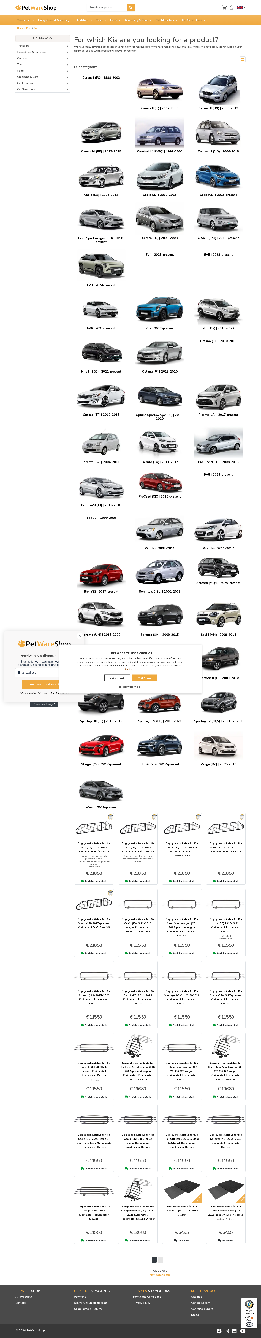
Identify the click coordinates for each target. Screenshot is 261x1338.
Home (20, 28)
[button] (130, 687)
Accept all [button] (144, 677)
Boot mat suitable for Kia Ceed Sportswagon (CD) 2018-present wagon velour (225, 1210)
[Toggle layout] (243, 59)
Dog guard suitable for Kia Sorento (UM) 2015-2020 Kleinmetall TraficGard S (226, 847)
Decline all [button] (117, 677)
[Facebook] (219, 1331)
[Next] (166, 1260)
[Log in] (232, 7)
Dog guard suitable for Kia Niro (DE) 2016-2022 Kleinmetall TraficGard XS (138, 847)
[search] (131, 7)
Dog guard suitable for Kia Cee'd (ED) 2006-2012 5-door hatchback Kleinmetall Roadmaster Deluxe (94, 1141)
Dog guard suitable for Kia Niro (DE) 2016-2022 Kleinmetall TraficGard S (94, 847)
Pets (28, 28)
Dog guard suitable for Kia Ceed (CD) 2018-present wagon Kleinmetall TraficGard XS (181, 849)
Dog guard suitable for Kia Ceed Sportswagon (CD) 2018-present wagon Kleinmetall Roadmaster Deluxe (181, 927)
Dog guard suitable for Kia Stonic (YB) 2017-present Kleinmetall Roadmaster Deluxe (226, 997)
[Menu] (255, 1300)
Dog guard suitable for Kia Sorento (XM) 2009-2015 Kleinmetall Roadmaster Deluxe (226, 1141)
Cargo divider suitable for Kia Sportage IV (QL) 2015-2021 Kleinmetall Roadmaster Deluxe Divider (138, 1213)
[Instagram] (227, 1331)
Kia (35, 28)
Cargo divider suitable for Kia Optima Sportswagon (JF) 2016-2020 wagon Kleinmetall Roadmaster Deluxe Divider (225, 1071)
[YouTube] (243, 1331)
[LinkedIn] (235, 1331)
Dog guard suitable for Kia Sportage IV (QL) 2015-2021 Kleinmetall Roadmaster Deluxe (181, 997)
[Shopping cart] (224, 7)
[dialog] (130, 669)
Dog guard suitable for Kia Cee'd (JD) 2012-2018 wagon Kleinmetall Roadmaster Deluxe (138, 925)
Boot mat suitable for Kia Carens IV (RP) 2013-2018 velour (181, 1210)
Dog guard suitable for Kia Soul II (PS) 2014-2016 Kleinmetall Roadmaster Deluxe (138, 997)
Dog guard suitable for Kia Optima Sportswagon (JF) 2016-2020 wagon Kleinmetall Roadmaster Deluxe (181, 1071)
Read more (130, 668)
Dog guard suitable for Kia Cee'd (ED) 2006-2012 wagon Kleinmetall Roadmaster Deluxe (138, 1141)
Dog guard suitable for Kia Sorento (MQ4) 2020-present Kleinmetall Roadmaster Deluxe (94, 1069)
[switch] (249, 1324)
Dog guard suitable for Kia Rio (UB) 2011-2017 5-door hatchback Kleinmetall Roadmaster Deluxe (182, 1141)
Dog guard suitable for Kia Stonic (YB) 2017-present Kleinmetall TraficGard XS (94, 923)
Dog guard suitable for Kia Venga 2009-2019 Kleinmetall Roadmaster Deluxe (94, 1213)
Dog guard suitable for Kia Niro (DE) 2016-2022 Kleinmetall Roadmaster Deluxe (226, 925)
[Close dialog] (80, 636)
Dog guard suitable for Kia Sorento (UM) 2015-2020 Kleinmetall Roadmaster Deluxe (94, 997)
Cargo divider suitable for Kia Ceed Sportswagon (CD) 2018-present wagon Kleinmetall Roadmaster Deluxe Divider (138, 1071)
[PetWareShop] (35, 7)
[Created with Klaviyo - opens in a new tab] (44, 704)
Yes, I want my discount (44, 684)
